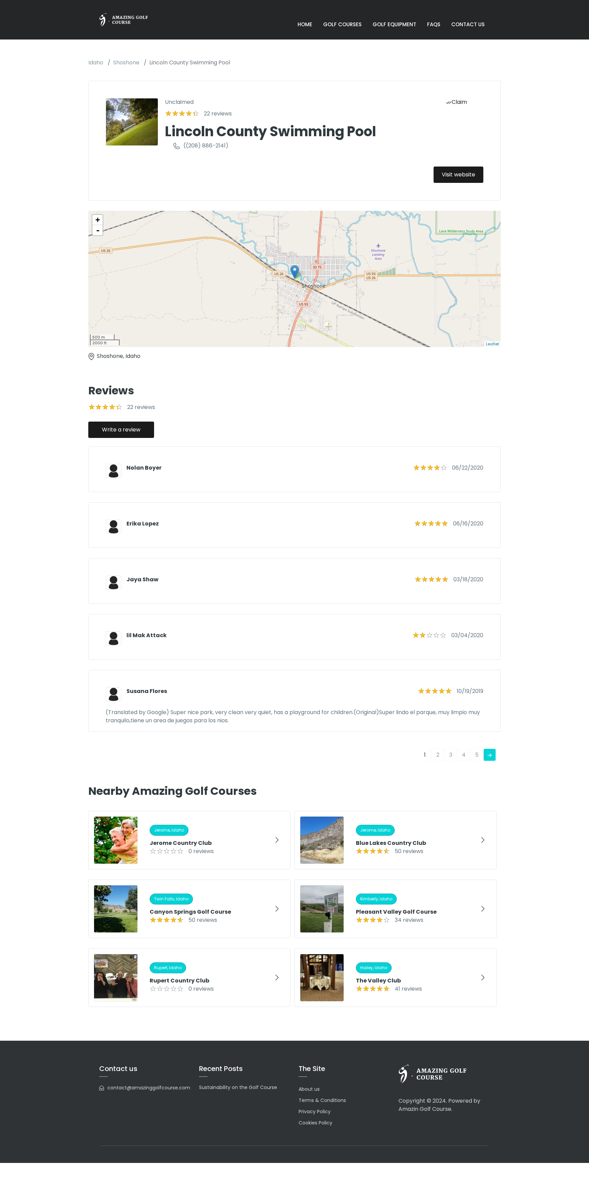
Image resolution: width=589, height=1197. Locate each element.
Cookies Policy (315, 1122)
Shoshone (126, 62)
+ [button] (97, 220)
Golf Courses (342, 24)
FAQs (433, 24)
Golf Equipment (394, 24)
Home (305, 24)
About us (309, 1089)
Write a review (121, 430)
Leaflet (492, 344)
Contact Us (468, 24)
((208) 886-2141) (205, 145)
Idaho (95, 62)
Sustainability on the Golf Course (238, 1087)
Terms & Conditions (322, 1100)
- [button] (97, 230)
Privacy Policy (315, 1111)
